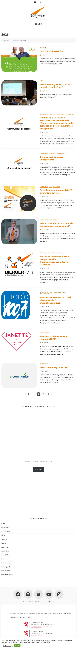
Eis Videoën (38, 469)
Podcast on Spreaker (31, 461)
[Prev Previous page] (28, 394)
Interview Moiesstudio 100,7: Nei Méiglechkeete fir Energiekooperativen (55, 300)
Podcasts (43, 48)
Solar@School (62, 153)
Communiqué (44, 114)
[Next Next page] (49, 394)
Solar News (52, 153)
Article (42, 81)
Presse (51, 114)
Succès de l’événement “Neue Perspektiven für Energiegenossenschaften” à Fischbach (54, 260)
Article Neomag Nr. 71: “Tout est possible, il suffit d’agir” (55, 86)
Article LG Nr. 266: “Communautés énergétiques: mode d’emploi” (56, 224)
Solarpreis (56, 186)
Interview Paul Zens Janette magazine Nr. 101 (53, 337)
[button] (38, 24)
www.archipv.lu (6, 571)
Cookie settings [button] (7, 646)
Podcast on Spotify (46, 461)
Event (50, 186)
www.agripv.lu (5, 567)
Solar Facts (57, 114)
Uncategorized (6, 563)
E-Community (5, 531)
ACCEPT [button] (17, 646)
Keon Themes (49, 602)
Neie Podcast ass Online (51, 51)
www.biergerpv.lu (68, 114)
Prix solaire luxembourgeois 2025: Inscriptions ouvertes (56, 191)
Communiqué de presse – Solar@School (52, 158)
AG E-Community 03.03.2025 (54, 367)
